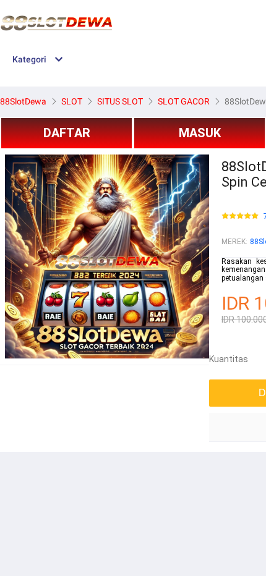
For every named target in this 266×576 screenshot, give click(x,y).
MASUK (200, 132)
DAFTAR (66, 132)
